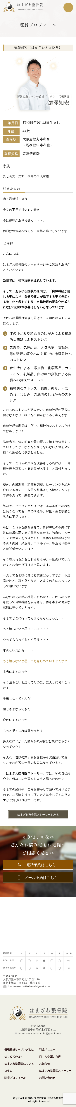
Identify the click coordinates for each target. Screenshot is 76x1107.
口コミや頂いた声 (50, 1056)
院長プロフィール (15, 1077)
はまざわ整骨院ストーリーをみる (38, 814)
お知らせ (44, 1063)
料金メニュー (47, 1049)
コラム (8, 1070)
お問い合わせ (47, 1077)
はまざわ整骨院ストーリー (55, 1070)
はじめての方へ (13, 1056)
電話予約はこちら (41, 865)
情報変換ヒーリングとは (19, 1049)
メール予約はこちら (41, 877)
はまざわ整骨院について (19, 1063)
